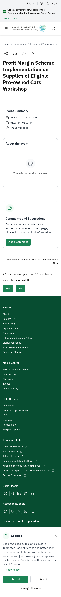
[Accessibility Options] (55, 3)
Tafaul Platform (11, 456)
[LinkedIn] (19, 493)
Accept (15, 579)
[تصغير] (25, 511)
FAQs (5, 415)
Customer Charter (12, 352)
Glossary (7, 420)
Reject (43, 579)
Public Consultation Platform (18, 461)
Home (6, 44)
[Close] (55, 535)
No (20, 288)
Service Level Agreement (16, 347)
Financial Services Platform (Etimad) (22, 466)
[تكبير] (32, 511)
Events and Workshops (42, 44)
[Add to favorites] (23, 53)
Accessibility (9, 425)
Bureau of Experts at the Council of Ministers (26, 470)
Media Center (20, 44)
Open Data (8, 333)
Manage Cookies (30, 588)
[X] (5, 493)
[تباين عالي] (5, 511)
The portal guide (11, 429)
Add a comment (18, 242)
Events (6, 384)
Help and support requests (17, 410)
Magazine (8, 379)
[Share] (6, 53)
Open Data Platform (13, 446)
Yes (8, 288)
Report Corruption (12, 475)
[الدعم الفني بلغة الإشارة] (19, 511)
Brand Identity (10, 388)
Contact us (8, 405)
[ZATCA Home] (29, 28)
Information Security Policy (17, 338)
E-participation (11, 328)
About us (7, 314)
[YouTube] (25, 493)
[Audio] (32, 53)
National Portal (10, 451)
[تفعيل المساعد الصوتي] (12, 511)
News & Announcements (16, 369)
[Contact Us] (41, 3)
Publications (9, 374)
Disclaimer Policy (12, 343)
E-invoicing (9, 323)
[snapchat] (32, 493)
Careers (7, 319)
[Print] (15, 53)
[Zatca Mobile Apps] (47, 3)
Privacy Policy (11, 570)
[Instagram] (12, 493)
